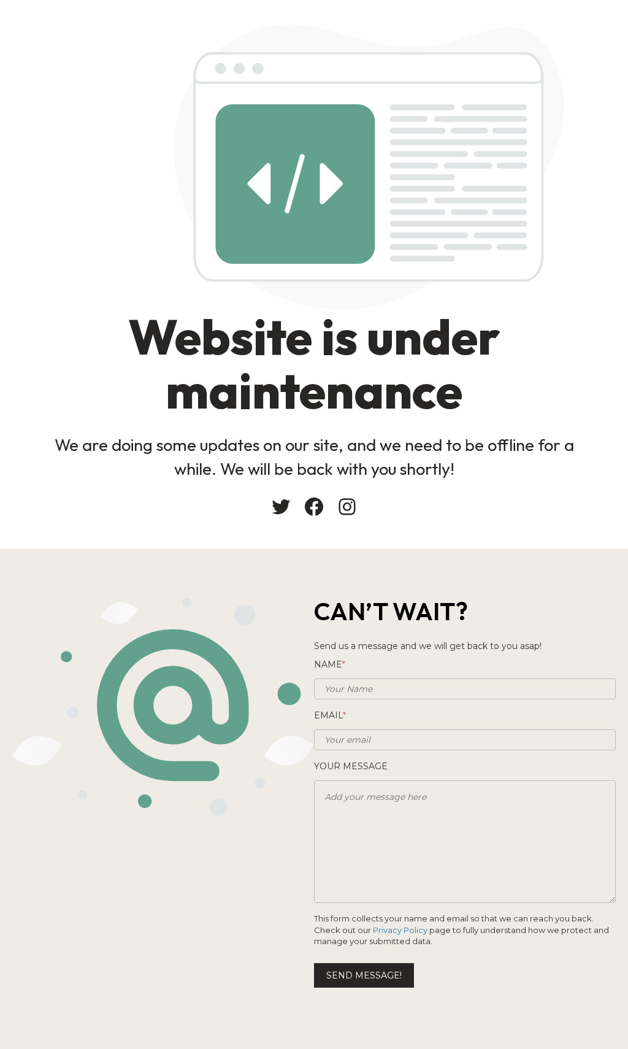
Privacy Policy (400, 930)
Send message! (364, 975)
